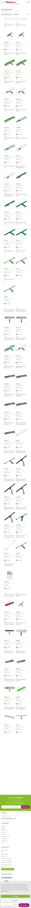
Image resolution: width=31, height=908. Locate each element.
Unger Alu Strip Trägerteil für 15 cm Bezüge (20, 536)
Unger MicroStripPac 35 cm (9, 53)
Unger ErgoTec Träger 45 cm (21, 223)
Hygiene (3, 826)
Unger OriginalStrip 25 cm (21, 138)
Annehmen (15, 896)
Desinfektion (4, 830)
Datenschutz (4, 856)
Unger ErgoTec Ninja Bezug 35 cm (21, 367)
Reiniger (3, 828)
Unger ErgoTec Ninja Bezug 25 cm (9, 367)
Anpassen (15, 900)
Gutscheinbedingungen (6, 862)
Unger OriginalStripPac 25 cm (9, 82)
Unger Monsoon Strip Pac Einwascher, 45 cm (9, 680)
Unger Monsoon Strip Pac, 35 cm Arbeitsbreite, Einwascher (9, 338)
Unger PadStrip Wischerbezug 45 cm (8, 195)
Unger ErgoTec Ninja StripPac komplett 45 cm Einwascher (21, 310)
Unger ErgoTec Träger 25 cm (21, 195)
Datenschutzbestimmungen (18, 803)
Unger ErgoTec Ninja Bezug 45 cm (9, 395)
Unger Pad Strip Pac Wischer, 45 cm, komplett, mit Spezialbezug (9, 623)
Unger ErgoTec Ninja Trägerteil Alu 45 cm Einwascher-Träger (9, 480)
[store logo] (11, 2)
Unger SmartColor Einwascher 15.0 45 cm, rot (9, 595)
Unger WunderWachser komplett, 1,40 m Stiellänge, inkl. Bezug (9, 536)
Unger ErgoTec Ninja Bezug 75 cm (9, 423)
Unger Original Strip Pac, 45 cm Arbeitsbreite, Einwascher (21, 338)
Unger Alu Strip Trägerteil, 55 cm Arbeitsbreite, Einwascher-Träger (9, 451)
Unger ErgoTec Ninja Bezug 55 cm (21, 395)
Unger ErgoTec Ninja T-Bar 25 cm (21, 595)
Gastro (2, 842)
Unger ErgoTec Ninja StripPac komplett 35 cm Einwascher (9, 310)
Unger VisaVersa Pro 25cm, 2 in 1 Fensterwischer (21, 623)
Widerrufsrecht (4, 854)
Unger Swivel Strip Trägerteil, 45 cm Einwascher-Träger (21, 508)
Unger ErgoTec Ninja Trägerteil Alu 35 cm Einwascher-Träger (21, 451)
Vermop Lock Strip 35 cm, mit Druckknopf (9, 708)
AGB (2, 852)
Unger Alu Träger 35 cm (20, 251)
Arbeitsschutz (4, 840)
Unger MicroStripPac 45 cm (21, 53)
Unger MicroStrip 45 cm (9, 110)
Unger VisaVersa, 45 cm (20, 25)
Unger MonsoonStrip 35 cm (21, 110)
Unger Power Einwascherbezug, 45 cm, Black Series (21, 651)
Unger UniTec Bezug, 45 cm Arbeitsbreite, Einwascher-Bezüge (21, 423)
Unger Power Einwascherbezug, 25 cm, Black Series (9, 651)
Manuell (3, 834)
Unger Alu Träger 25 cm (9, 251)
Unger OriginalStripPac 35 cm (21, 82)
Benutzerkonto (4, 850)
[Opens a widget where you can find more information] (23, 905)
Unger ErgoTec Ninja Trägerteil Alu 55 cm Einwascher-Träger (21, 480)
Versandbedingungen (6, 860)
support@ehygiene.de (8, 818)
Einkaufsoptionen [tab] (6, 14)
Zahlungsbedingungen (6, 858)
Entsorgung (4, 838)
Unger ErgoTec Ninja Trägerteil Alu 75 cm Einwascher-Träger (9, 508)
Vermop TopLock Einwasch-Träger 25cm (21, 708)
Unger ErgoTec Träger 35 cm (9, 223)
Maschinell (3, 832)
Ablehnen (15, 904)
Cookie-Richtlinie (5, 891)
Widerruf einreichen (7, 869)
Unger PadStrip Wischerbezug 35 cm (20, 166)
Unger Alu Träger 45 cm (9, 279)
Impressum (4, 866)
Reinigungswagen (5, 836)
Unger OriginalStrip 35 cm (9, 166)
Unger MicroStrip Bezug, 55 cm (21, 680)
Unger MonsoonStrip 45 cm (9, 138)
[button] (5, 49)
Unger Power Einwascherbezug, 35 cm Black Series (9, 564)
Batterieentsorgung (5, 864)
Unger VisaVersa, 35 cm (9, 25)
